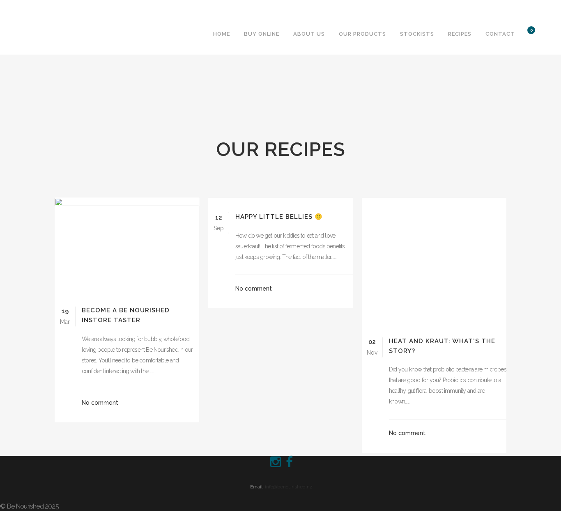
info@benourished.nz (289, 487)
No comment (100, 402)
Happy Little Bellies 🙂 (279, 216)
